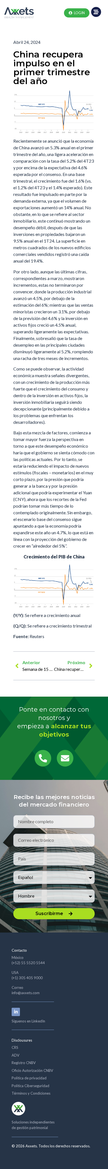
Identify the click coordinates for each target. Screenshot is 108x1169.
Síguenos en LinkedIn (28, 1021)
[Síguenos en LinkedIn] (16, 1012)
